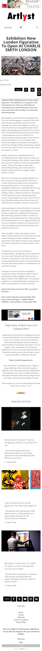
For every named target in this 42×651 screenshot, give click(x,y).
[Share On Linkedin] (32, 90)
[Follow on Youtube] (25, 599)
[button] (37, 27)
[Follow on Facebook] (13, 599)
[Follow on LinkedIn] (36, 599)
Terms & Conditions (21, 620)
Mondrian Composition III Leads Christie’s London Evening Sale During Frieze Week (19, 566)
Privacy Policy (21, 622)
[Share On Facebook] (26, 90)
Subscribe (8, 28)
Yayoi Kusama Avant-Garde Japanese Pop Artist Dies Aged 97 (20, 504)
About (21, 612)
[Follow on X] (19, 599)
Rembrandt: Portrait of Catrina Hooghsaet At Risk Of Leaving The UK (20, 442)
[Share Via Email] (39, 94)
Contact (21, 615)
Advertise (21, 617)
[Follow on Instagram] (30, 599)
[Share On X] (39, 90)
